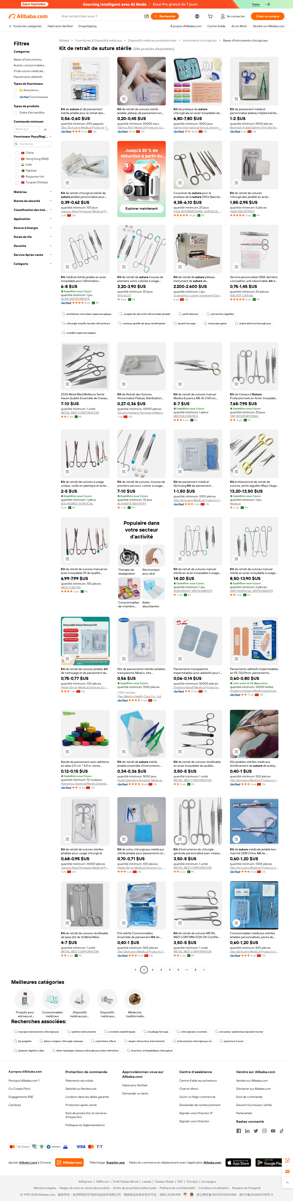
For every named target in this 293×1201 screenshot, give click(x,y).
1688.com (102, 1181)
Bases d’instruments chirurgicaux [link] (245, 40)
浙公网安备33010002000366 (216, 1194)
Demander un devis (135, 1093)
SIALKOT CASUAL (242, 295)
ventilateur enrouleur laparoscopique (88, 314)
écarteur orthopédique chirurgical (151, 1050)
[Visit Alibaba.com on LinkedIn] (247, 1130)
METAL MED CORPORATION (80, 412)
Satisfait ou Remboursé (81, 1088)
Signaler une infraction (194, 1121)
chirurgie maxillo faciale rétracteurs (88, 323)
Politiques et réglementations (85, 1125)
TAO (180, 1181)
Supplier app (115, 1162)
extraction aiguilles (222, 314)
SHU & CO (124, 295)
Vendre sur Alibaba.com (252, 1080)
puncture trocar (234, 1041)
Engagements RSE (21, 1097)
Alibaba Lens (28, 1162)
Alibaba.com (212, 1162)
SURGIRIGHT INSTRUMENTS (193, 591)
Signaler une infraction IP (196, 1113)
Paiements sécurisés (79, 1080)
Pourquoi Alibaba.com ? (24, 1080)
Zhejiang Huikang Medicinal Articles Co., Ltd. (254, 690)
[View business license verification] (185, 1194)
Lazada (146, 1181)
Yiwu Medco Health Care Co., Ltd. (139, 696)
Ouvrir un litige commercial (197, 1097)
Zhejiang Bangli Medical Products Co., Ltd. (198, 687)
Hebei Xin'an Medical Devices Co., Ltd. (85, 687)
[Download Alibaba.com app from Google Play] (269, 1162)
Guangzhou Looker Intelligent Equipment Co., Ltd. (198, 295)
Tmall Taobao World (125, 1181)
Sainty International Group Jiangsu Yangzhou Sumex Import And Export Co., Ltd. (198, 127)
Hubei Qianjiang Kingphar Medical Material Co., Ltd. (141, 780)
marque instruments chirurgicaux (38, 1031)
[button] (146, 16)
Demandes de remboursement (200, 1105)
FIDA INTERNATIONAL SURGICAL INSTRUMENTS (198, 211)
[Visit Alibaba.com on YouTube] (273, 1130)
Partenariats (244, 1113)
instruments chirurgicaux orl (194, 1041)
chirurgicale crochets (194, 1031)
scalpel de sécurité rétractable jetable (147, 314)
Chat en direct (188, 1088)
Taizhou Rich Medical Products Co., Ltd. (141, 127)
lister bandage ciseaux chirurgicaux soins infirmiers (87, 1050)
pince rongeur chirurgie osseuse (63, 1041)
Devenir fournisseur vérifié (254, 1105)
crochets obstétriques (121, 1031)
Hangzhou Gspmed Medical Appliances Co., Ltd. (85, 783)
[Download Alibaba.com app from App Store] (238, 1162)
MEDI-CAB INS (71, 587)
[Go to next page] (204, 970)
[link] (287, 1160)
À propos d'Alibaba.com (25, 1071)
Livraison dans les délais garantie (87, 1097)
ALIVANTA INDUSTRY (131, 503)
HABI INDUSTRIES (242, 211)
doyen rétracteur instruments (146, 1041)
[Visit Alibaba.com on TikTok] (281, 1130)
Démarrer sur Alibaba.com (253, 1088)
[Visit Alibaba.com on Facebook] (238, 1130)
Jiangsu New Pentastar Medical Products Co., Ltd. (85, 211)
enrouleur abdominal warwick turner (241, 1031)
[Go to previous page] (135, 970)
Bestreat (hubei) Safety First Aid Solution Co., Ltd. (254, 127)
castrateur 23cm (105, 1041)
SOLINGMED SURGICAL (77, 503)
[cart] (211, 17)
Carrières (15, 1105)
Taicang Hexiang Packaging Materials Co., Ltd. (141, 412)
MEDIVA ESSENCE (186, 416)
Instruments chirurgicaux (200, 40)
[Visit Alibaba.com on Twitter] (255, 1130)
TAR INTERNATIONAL (244, 416)
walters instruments (83, 1031)
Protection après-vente (81, 1105)
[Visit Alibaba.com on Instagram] (264, 1130)
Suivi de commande (249, 1097)
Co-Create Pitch (19, 1088)
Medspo (235, 503)
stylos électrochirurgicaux (255, 323)
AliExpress (85, 1181)
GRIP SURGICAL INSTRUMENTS (251, 591)
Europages (209, 1181)
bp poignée (25, 1041)
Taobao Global (164, 1181)
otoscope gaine (217, 323)
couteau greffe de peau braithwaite (143, 323)
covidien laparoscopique (81, 332)
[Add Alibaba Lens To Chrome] (69, 1162)
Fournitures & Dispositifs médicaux (98, 40)
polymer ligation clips (31, 1050)
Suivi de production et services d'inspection (86, 1115)
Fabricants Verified (134, 1085)
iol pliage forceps (158, 1031)
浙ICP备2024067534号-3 (256, 1194)
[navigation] (32, 505)
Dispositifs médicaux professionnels (152, 40)
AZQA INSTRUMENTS (75, 299)
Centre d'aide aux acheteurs (198, 1080)
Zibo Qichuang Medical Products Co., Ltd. (85, 127)
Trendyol (192, 1181)
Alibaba (64, 40)
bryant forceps (187, 323)
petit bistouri (190, 314)
